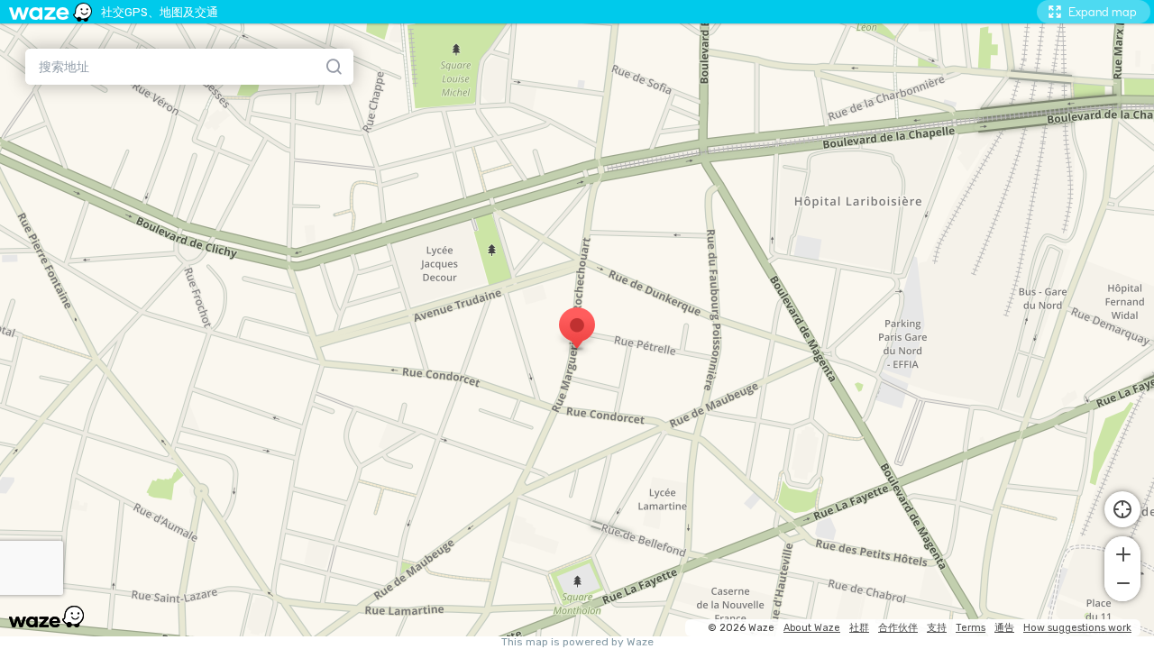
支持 (937, 628)
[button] (1122, 552)
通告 (1004, 628)
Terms (970, 628)
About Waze (811, 628)
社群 (859, 628)
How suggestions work (1077, 628)
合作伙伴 (898, 628)
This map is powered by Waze (577, 642)
